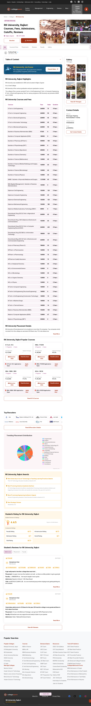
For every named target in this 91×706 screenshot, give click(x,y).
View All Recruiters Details (33, 427)
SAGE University (8, 658)
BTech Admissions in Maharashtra (77, 674)
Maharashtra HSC (58, 669)
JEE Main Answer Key (59, 655)
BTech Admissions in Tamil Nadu (76, 676)
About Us (35, 696)
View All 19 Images (75, 101)
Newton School (8, 668)
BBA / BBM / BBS (10, 371)
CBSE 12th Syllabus (58, 646)
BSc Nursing (25, 669)
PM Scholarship (57, 658)
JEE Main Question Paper (60, 652)
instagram (85, 696)
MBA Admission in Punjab (74, 668)
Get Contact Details (76, 132)
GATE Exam (43, 649)
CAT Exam (43, 646)
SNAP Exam (43, 663)
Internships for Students (59, 680)
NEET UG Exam (44, 669)
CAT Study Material (58, 649)
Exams (8, 2)
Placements (25, 47)
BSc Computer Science (28, 672)
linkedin (80, 696)
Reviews (34, 47)
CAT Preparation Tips (46, 675)
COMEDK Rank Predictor (74, 663)
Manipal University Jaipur (11, 646)
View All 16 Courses (33, 398)
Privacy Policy (56, 696)
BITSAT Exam (44, 672)
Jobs (50, 2)
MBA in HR (25, 649)
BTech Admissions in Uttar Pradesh (77, 671)
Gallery (50, 47)
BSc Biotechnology (27, 678)
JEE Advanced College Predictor (76, 661)
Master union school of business (13, 674)
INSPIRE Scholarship (58, 661)
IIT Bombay (7, 661)
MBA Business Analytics (29, 652)
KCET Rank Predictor (73, 652)
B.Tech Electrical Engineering (30, 666)
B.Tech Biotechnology (28, 658)
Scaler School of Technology (12, 671)
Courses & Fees (14, 47)
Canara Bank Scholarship (60, 666)
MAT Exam (43, 658)
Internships (44, 2)
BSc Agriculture (26, 675)
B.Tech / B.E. (9, 345)
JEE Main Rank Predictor (74, 649)
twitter (75, 696)
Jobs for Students (58, 683)
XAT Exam (43, 666)
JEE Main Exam (44, 661)
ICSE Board (56, 672)
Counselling (37, 2)
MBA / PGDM (39, 345)
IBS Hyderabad (8, 652)
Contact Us (45, 696)
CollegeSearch (14, 9)
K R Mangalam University (11, 649)
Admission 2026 (29, 2)
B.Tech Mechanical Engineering (31, 661)
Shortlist (11, 40)
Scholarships (20, 2)
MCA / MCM (39, 371)
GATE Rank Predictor (73, 646)
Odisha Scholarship (58, 663)
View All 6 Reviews (33, 627)
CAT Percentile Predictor (74, 655)
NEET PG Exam (44, 655)
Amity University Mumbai (11, 655)
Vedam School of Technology (12, 679)
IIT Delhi (6, 663)
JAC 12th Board (57, 678)
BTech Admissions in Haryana (75, 679)
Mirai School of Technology (11, 676)
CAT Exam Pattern (45, 678)
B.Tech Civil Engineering (29, 663)
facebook (69, 696)
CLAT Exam (43, 652)
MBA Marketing (26, 655)
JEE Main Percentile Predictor (75, 658)
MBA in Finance (26, 646)
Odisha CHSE (56, 675)
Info (5, 47)
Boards (14, 2)
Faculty (42, 47)
